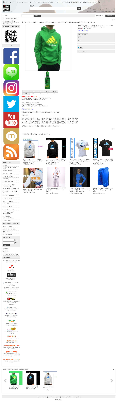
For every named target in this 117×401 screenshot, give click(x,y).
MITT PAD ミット (8, 231)
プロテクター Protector (10, 179)
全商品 (5, 165)
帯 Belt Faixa (7, 173)
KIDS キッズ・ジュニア (9, 229)
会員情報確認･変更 (109, 11)
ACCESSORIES (7, 234)
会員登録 (94, 11)
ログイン (89, 11)
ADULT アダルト (7, 226)
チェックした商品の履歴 (9, 18)
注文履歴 (100, 11)
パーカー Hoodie (8, 201)
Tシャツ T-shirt (7, 198)
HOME (89, 9)
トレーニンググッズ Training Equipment (9, 185)
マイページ (111, 9)
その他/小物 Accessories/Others (8, 217)
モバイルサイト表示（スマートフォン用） (70, 397)
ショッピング (95, 9)
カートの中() (103, 9)
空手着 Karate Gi (8, 170)
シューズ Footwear (8, 195)
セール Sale (7, 220)
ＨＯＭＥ (5, 15)
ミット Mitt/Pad (8, 181)
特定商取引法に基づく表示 (10, 254)
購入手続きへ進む (8, 24)
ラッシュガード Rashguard (11, 188)
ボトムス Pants (7, 206)
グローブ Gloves (8, 176)
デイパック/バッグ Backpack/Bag (8, 212)
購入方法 (5, 251)
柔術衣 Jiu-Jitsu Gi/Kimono (11, 168)
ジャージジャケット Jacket (11, 203)
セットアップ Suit (8, 209)
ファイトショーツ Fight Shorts (10, 192)
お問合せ (5, 248)
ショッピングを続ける (9, 21)
